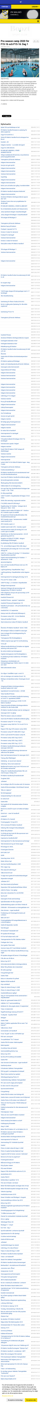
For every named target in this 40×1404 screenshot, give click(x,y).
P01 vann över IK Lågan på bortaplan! (12, 1083)
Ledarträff (4, 816)
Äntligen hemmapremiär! (8, 585)
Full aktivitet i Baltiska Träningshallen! (12, 1068)
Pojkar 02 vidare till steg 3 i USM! (10, 987)
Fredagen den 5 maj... (7, 942)
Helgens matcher (6, 419)
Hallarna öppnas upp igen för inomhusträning (14, 641)
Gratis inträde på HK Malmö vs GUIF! (11, 1120)
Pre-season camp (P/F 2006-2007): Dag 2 (13, 732)
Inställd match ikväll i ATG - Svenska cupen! (13, 527)
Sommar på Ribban (6, 1330)
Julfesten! (4, 781)
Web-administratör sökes (8, 667)
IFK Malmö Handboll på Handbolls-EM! (12, 775)
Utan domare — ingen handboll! (10, 910)
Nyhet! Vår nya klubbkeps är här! (10, 127)
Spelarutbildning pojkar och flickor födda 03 (14, 904)
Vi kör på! (3, 644)
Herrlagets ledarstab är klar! (9, 343)
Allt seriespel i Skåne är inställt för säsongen (14, 630)
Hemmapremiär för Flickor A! (9, 1139)
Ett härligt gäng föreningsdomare (10, 422)
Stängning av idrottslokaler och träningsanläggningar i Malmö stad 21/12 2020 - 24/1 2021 (15, 663)
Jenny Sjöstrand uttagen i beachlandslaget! (13, 212)
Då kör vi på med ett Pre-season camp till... (13, 734)
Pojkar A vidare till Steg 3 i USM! (10, 1251)
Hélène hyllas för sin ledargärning (11, 486)
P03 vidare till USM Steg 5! (8, 870)
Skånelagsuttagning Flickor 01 (10, 1077)
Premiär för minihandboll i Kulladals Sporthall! (14, 1216)
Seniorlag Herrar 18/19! (7, 858)
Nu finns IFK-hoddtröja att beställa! (11, 1057)
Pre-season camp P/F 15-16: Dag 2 (11, 721)
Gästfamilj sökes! (6, 1065)
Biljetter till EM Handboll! (8, 981)
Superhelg (4, 177)
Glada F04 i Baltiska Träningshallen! (11, 1259)
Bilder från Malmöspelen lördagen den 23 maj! (14, 1188)
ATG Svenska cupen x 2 (8, 524)
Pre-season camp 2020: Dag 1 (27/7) (11, 743)
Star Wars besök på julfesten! (9, 884)
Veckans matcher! (6, 436)
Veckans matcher (6, 398)
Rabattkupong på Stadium (8, 346)
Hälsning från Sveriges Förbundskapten (12, 828)
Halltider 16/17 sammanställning (10, 1003)
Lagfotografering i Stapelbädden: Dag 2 (13, 569)
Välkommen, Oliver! (6, 1028)
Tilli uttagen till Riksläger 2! (8, 217)
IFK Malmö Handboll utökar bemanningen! (13, 1262)
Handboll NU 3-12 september (9, 610)
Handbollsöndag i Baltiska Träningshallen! (13, 1080)
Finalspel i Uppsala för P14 (9, 229)
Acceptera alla (31, 1400)
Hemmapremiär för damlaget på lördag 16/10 (14, 577)
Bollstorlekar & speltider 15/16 (10, 1180)
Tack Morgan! (5, 928)
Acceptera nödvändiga (15, 1400)
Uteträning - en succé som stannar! (11, 761)
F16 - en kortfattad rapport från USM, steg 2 (14, 546)
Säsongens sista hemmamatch (10, 367)
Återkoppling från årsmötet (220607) (11, 483)
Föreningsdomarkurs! (7, 1159)
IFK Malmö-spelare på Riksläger (10, 361)
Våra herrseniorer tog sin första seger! (12, 844)
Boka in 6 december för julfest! (10, 978)
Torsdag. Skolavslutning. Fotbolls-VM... (12, 1309)
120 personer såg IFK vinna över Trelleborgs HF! (15, 1345)
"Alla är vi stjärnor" (6, 790)
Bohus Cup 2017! (6, 961)
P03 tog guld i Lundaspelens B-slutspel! (12, 1071)
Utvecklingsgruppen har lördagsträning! (12, 1210)
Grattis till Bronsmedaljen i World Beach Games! (15, 787)
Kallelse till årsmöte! (7, 1333)
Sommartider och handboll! (9, 1031)
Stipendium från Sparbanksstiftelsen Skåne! (14, 887)
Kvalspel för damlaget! (7, 235)
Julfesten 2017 (5, 881)
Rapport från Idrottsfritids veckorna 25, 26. (13, 1171)
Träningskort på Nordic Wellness (10, 159)
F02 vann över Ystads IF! (8, 1376)
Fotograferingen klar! (7, 973)
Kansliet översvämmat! (7, 1293)
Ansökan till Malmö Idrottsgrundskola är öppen (15, 338)
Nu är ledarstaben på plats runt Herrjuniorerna (14, 209)
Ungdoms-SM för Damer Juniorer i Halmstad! (14, 1154)
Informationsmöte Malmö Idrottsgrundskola (14, 964)
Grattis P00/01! (5, 1177)
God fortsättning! (6, 413)
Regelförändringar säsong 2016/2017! (12, 1012)
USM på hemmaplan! (7, 407)
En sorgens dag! (5, 282)
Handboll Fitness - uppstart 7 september (13, 600)
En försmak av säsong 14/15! (9, 1306)
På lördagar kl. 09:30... (7, 846)
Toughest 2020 (5, 778)
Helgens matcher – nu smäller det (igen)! (13, 145)
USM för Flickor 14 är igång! (9, 890)
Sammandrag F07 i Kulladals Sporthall (12, 1142)
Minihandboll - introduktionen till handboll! (13, 1265)
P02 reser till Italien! (6, 1168)
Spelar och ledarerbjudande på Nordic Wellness (15, 364)
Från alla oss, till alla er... (8, 958)
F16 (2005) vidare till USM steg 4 (10, 503)
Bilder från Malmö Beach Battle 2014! (11, 1285)
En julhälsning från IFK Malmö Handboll (12, 543)
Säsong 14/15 (5, 1328)
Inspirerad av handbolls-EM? (9, 838)
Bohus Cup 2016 (5, 1054)
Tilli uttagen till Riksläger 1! (8, 249)
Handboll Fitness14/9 (7, 597)
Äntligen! (3, 1017)
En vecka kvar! (5, 798)
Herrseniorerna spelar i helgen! (10, 443)
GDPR (2, 855)
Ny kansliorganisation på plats (10, 480)
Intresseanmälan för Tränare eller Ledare (13, 1325)
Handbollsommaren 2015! (8, 1194)
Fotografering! (5, 1091)
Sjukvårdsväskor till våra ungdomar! (11, 901)
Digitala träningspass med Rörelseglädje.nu (14, 654)
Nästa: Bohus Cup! (6, 861)
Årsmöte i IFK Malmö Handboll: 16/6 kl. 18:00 (14, 628)
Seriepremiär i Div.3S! (7, 1271)
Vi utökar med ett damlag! (8, 1236)
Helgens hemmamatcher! (8, 425)
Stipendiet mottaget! (7, 878)
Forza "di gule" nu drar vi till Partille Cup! (12, 1033)
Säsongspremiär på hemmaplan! (10, 1274)
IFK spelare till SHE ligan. (8, 933)
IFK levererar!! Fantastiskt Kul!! (9, 931)
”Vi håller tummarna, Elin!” (8, 1213)
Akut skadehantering (7, 296)
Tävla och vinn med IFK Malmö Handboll (12, 1115)
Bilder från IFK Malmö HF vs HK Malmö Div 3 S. (14, 1129)
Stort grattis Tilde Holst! (8, 945)
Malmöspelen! (5, 1045)
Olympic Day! (5, 1316)
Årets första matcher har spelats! (10, 1074)
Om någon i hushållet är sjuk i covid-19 (12, 673)
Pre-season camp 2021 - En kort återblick (13, 616)
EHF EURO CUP (5, 852)
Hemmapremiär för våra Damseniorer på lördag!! (15, 841)
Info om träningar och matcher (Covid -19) (13, 676)
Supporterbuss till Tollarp (8, 370)
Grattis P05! (4, 1059)
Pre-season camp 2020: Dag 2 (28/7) (11, 740)
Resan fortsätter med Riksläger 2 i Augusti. (13, 1197)
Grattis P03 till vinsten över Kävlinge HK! (12, 1094)
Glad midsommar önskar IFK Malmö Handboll (14, 622)
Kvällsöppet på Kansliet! (8, 1123)
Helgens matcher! (6, 446)
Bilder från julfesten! (7, 830)
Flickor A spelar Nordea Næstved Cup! (12, 1151)
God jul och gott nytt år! (8, 165)
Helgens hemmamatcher (8, 162)
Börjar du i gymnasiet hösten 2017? (11, 1000)
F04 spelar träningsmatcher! (9, 1277)
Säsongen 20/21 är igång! (8, 713)
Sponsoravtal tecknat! (7, 1088)
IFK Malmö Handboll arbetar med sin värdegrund (15, 710)
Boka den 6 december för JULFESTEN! (12, 893)
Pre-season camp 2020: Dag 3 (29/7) (11, 737)
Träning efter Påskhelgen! (8, 758)
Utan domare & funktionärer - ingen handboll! (14, 1062)
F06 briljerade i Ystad (7, 1112)
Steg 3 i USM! (5, 1126)
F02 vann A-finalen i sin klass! (9, 1183)
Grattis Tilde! (4, 975)
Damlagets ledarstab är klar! (9, 340)
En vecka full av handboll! (8, 430)
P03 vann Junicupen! (7, 1036)
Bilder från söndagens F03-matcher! (11, 1354)
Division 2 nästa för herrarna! (9, 240)
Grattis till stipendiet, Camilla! (9, 925)
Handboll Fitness (6, 335)
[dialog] (20, 1392)
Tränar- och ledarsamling (8, 1368)
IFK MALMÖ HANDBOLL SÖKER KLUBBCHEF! (14, 206)
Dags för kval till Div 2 (7, 134)
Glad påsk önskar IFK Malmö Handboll (12, 243)
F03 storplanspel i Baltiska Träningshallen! (13, 1357)
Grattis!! (3, 1145)
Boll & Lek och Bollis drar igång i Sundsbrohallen (15, 185)
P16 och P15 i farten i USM (8, 580)
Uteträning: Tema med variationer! (11, 764)
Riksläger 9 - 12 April (7, 1225)
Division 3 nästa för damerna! (9, 232)
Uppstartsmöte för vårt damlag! (10, 1233)
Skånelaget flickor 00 (7, 1222)
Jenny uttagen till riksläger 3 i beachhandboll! (14, 214)
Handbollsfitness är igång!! (9, 993)
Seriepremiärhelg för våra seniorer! (11, 796)
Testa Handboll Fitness (7, 694)
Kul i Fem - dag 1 (6, 1228)
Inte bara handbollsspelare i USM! (11, 864)
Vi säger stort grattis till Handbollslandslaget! (14, 875)
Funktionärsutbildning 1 (8, 470)
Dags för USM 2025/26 (7, 148)
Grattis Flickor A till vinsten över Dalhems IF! (13, 1100)
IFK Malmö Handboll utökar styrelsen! (12, 1254)
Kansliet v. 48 (4, 142)
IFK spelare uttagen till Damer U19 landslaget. (14, 955)
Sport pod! (4, 896)
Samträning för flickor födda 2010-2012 (12, 301)
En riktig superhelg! (6, 493)
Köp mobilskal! (5, 984)
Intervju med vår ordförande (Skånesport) (13, 613)
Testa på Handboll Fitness (8, 619)
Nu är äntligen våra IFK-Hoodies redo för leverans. (15, 784)
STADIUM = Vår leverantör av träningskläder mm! (15, 907)
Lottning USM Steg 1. (7, 1303)
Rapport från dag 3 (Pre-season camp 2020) (14, 729)
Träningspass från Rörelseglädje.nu (11, 638)
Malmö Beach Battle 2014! (8, 1379)
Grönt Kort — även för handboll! (10, 813)
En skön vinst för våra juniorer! (9, 1085)
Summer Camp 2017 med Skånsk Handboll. (13, 948)
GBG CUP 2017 (5, 917)
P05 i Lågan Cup (5, 867)
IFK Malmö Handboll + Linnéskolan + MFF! (13, 1351)
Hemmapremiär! (5, 459)
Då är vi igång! (5, 1219)
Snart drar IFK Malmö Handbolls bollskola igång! (15, 477)
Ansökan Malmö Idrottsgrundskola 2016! (13, 1136)
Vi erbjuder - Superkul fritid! (9, 1015)
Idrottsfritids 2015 (6, 1174)
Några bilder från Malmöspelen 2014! (12, 1322)
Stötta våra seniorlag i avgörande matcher (13, 500)
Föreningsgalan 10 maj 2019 (9, 822)
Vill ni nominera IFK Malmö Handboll (11, 825)
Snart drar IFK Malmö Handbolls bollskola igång (15, 718)
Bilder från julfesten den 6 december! (12, 967)
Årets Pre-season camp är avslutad (11, 716)
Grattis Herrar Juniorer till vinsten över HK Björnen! (15, 1097)
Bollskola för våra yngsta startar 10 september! (14, 1006)
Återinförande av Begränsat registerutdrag (13, 1300)
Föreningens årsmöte (7, 849)
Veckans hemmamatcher (8, 174)
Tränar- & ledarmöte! (7, 1009)
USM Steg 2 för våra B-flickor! (9, 1248)
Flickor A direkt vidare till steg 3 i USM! (12, 1148)
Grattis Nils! (4, 801)
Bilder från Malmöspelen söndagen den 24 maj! (15, 1185)
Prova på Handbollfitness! (8, 401)
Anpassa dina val (7, 1396)
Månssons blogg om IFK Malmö (10, 1162)
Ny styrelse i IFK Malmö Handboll (10, 1319)
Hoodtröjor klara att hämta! (9, 1048)
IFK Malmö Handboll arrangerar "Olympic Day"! (14, 1348)
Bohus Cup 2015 (5, 1203)
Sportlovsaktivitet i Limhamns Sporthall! (12, 1230)
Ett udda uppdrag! (6, 970)
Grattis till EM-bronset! (7, 1239)
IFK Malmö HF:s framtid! (8, 819)
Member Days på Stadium (8, 226)
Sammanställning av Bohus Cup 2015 (12, 1200)
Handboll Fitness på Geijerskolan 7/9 (12, 603)
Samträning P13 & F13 (7, 312)
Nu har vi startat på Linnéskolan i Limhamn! (13, 1282)
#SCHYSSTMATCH (6, 562)
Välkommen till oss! (6, 873)
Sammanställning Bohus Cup (9, 1051)
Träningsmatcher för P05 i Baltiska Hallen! (13, 939)
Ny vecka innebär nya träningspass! (11, 651)
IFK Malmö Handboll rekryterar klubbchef (13, 191)
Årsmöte (3, 354)
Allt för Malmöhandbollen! (8, 1280)
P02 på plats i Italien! (7, 1165)
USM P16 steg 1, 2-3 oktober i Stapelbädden (14, 582)
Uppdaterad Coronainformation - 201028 (13, 691)
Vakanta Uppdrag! (6, 1191)
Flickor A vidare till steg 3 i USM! (10, 990)
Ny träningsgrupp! (6, 793)
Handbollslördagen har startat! (10, 1245)
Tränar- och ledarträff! (7, 1256)
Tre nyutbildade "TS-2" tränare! (10, 1039)
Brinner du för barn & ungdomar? (10, 1157)
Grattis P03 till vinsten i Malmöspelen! (12, 1042)
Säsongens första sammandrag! (10, 899)
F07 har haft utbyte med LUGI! (9, 936)
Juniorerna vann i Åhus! (7, 1268)
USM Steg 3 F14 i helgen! (8, 396)
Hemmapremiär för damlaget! (9, 433)
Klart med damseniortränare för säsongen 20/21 (15, 755)
